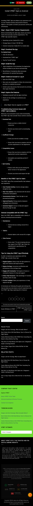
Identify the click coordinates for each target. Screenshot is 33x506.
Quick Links (16, 8)
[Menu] (2, 3)
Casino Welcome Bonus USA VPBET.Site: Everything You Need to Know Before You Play (15, 366)
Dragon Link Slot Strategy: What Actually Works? (14, 329)
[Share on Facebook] (12, 299)
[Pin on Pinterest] (20, 299)
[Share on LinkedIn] (23, 299)
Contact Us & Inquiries (7, 403)
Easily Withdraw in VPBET (8, 309)
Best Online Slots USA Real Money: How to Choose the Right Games (15, 361)
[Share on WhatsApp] (9, 299)
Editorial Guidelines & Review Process (11, 399)
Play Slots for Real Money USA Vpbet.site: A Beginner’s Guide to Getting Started (15, 371)
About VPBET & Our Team (8, 396)
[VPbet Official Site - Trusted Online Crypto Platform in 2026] (12, 3)
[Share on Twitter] (15, 299)
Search (3, 317)
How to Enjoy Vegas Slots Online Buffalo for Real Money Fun (15, 376)
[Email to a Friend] (18, 299)
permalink (28, 304)
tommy (24, 15)
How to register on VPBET (20, 105)
